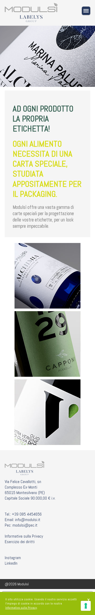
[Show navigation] (86, 11)
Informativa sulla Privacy (24, 536)
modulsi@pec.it (24, 525)
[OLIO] (47, 276)
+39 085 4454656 (27, 514)
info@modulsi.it (27, 519)
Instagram (13, 557)
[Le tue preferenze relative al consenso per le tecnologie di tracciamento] (86, 606)
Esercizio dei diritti (20, 541)
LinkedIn (11, 563)
